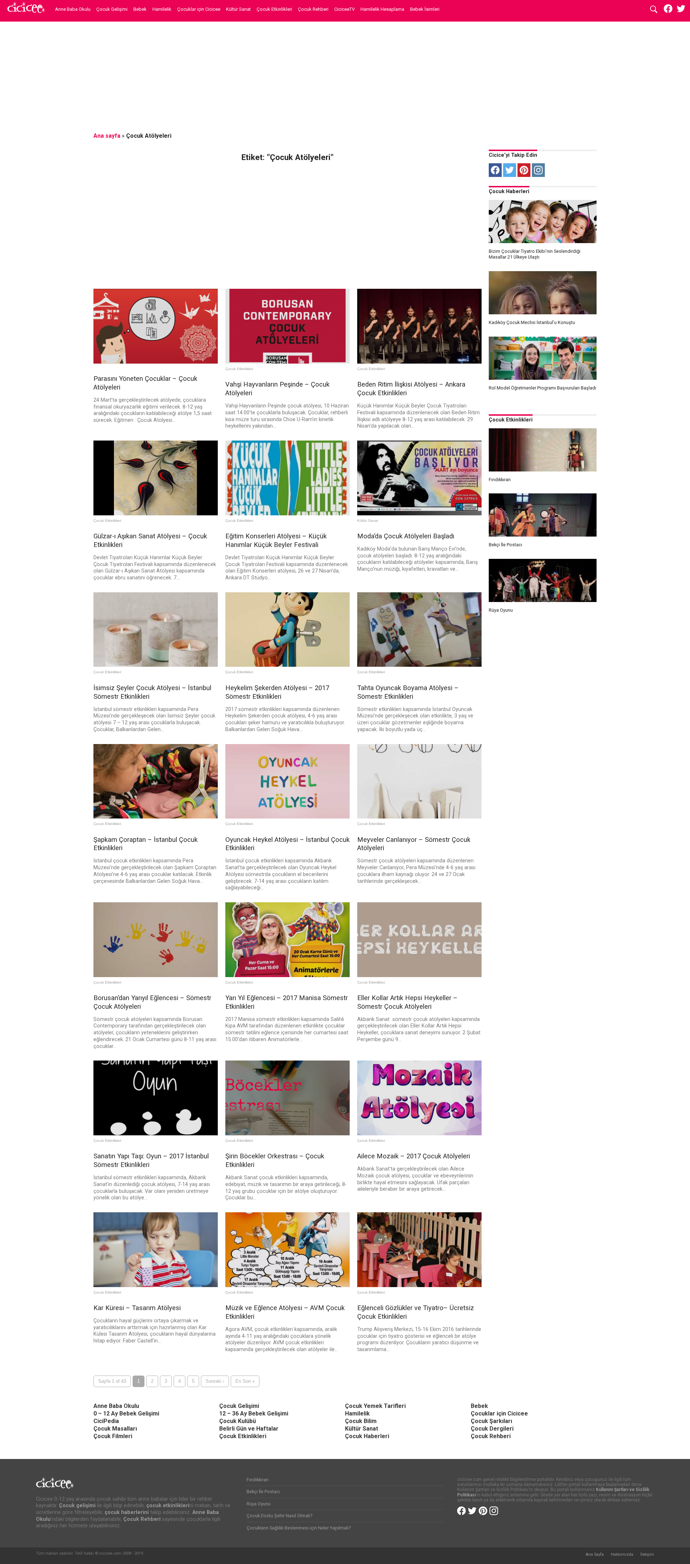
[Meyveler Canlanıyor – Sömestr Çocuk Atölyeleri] (419, 816)
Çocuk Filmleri (112, 1436)
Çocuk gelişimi (77, 1506)
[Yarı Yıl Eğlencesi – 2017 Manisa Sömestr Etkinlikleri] (287, 975)
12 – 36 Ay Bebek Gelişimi (253, 1413)
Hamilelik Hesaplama (382, 9)
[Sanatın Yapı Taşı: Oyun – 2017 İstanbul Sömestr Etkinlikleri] (155, 1133)
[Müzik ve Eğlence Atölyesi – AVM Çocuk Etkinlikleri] (287, 1285)
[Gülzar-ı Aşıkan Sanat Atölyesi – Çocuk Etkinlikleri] (155, 513)
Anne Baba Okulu (73, 9)
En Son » (245, 1381)
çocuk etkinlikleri (167, 1506)
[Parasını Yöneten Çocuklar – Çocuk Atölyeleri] (155, 361)
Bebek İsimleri (425, 9)
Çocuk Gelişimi (112, 9)
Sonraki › (215, 1381)
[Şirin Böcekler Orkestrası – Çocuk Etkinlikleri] (287, 1133)
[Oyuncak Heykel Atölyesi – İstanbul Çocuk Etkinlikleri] (287, 816)
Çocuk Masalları (115, 1428)
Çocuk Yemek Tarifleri (375, 1406)
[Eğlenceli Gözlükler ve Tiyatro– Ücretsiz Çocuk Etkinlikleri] (419, 1285)
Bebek (140, 9)
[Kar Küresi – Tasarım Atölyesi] (155, 1285)
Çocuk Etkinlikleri (274, 9)
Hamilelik (161, 9)
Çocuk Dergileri (492, 1428)
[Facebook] (495, 170)
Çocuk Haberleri (509, 191)
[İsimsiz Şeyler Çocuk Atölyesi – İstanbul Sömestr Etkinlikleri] (155, 664)
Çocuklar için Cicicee (198, 9)
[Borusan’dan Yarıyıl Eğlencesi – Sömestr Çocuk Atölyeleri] (155, 975)
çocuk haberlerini (127, 1512)
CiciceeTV (344, 9)
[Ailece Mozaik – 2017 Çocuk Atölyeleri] (419, 1133)
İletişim (647, 1554)
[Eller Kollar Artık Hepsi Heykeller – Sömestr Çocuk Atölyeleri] (419, 975)
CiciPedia (106, 1421)
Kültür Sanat (238, 9)
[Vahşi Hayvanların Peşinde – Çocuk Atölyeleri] (287, 361)
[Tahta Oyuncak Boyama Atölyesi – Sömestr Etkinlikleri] (419, 664)
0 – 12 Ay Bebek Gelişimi (126, 1413)
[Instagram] (538, 170)
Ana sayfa (106, 135)
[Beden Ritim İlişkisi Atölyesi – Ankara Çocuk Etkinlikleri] (419, 361)
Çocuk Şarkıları (491, 1421)
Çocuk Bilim (361, 1421)
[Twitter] (509, 170)
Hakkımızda (622, 1554)
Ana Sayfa (594, 1554)
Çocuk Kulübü (237, 1421)
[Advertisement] (345, 77)
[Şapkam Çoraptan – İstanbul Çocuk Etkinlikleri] (155, 816)
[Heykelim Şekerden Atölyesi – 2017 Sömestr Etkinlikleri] (287, 664)
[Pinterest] (524, 170)
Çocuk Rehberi (313, 9)
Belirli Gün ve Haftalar (249, 1428)
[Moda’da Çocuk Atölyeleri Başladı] (419, 513)
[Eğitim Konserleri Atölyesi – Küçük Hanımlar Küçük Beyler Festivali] (287, 513)
